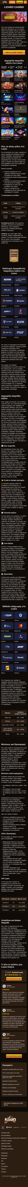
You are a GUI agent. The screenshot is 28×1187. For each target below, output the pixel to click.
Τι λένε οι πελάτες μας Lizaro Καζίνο (12, 1094)
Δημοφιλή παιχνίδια (4, 67)
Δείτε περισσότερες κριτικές (14, 1056)
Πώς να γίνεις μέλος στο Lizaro (10, 1073)
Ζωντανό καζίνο (12, 67)
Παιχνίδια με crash (20, 67)
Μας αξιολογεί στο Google (14, 978)
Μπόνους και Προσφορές (9, 1087)
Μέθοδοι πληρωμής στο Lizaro (10, 1084)
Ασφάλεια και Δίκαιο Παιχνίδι (10, 1091)
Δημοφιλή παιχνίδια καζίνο (9, 1081)
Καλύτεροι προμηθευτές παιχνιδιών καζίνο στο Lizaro (12, 1077)
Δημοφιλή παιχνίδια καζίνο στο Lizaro (12, 1069)
